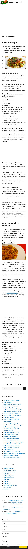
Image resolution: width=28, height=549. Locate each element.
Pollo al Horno (7, 474)
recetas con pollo (6, 216)
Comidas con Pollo (9, 468)
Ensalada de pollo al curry (11, 423)
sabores (20, 216)
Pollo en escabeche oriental (11, 432)
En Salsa (4, 529)
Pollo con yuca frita (9, 449)
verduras (21, 375)
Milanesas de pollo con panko (12, 457)
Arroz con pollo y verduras (10, 224)
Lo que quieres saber (9, 472)
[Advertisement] (14, 19)
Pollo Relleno (7, 483)
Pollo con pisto (8, 402)
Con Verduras (6, 536)
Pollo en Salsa (8, 213)
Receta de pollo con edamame (12, 451)
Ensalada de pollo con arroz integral (14, 442)
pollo (8, 214)
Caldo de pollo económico (11, 436)
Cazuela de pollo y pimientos (11, 413)
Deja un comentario (6, 377)
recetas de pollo (14, 216)
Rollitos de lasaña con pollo (11, 455)
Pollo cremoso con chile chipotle (13, 409)
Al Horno (4, 526)
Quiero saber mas (11, 547)
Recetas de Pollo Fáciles (10, 485)
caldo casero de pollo (12, 292)
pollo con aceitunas (13, 214)
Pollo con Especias (9, 475)
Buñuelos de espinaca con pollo (12, 404)
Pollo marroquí (9, 42)
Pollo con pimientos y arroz (11, 406)
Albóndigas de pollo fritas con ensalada (14, 453)
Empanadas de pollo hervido (15, 500)
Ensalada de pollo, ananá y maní (12, 415)
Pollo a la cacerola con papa (11, 447)
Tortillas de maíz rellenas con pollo (13, 425)
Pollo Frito (6, 481)
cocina (16, 213)
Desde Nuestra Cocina (9, 470)
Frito (3, 523)
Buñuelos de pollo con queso (11, 408)
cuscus (19, 213)
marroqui (4, 214)
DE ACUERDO (23, 547)
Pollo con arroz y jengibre (11, 434)
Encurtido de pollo (17, 502)
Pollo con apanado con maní (11, 445)
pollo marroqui (21, 214)
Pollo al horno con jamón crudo (12, 411)
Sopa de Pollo (7, 487)
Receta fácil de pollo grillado (11, 428)
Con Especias (5, 533)
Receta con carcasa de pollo (11, 440)
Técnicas (6, 489)
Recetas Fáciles (6, 520)
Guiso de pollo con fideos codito (12, 444)
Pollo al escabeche (9, 417)
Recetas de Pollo (16, 2)
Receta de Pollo (5, 211)
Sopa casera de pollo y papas (11, 438)
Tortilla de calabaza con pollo (12, 400)
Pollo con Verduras (9, 375)
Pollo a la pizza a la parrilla (11, 426)
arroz (13, 213)
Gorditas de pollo (8, 430)
